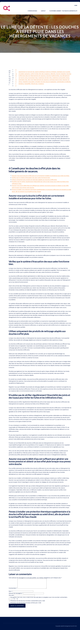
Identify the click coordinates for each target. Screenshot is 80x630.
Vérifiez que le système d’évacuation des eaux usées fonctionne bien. (31, 177)
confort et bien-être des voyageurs (40, 74)
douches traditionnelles (52, 75)
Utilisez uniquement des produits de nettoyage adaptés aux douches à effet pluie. (34, 179)
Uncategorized (16, 77)
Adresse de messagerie (16, 593)
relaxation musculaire (29, 81)
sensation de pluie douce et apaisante (45, 81)
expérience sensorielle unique (60, 77)
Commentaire (13, 588)
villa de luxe (34, 83)
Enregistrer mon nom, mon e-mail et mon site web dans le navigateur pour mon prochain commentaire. (39, 597)
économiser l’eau (33, 77)
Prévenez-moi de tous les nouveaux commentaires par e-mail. (28, 600)
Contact (43, 10)
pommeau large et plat (55, 79)
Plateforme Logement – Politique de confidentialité (63, 10)
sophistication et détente (63, 81)
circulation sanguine (24, 74)
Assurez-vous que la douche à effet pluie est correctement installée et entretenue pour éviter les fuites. (40, 175)
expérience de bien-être (45, 77)
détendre (53, 74)
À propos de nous (32, 10)
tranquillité (27, 83)
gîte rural (30, 79)
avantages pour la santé (63, 72)
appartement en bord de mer (26, 72)
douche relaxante (61, 74)
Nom (10, 591)
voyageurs (41, 83)
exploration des (23, 79)
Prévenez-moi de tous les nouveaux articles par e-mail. (26, 602)
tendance (21, 83)
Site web (11, 595)
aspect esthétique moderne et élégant (45, 72)
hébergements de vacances (41, 79)
